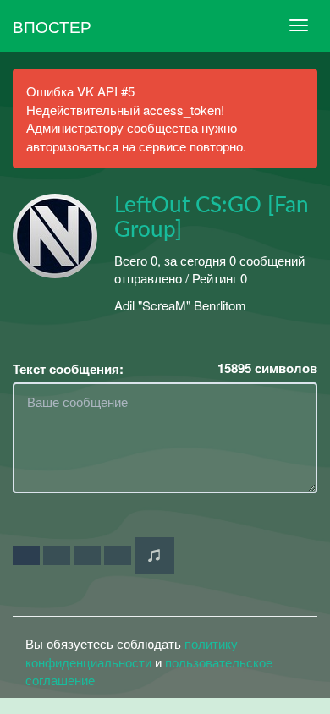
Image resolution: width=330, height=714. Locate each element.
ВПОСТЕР (52, 25)
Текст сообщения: (68, 369)
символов (267, 368)
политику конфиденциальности (131, 652)
